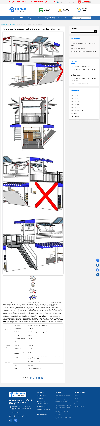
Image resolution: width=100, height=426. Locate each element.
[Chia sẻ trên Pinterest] (42, 378)
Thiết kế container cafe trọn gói (80, 83)
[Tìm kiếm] (89, 18)
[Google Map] (97, 274)
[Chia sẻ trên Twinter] (34, 378)
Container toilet (75, 107)
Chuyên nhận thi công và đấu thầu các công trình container (83, 70)
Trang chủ (13, 18)
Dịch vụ (40, 18)
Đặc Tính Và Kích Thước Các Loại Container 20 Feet (83, 51)
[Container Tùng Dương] (17, 9)
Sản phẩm (30, 18)
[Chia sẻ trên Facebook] (31, 378)
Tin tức (60, 18)
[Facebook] (10, 420)
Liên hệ (67, 18)
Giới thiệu (22, 18)
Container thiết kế (76, 104)
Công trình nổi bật (50, 18)
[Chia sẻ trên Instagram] (39, 378)
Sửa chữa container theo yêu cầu (80, 66)
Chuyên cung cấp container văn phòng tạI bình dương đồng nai (83, 74)
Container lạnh (75, 101)
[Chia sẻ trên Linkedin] (36, 378)
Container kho (75, 98)
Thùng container (75, 116)
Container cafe (75, 95)
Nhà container (75, 113)
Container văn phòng (77, 110)
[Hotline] (97, 260)
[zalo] (15, 420)
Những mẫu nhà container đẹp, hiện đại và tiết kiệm (83, 44)
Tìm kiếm (74, 28)
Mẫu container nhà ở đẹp (78, 48)
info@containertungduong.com (20, 416)
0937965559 (15, 412)
